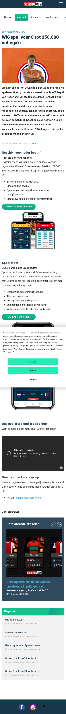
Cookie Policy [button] (13, 349)
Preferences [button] (8, 352)
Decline (33, 371)
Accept (33, 362)
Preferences (33, 379)
